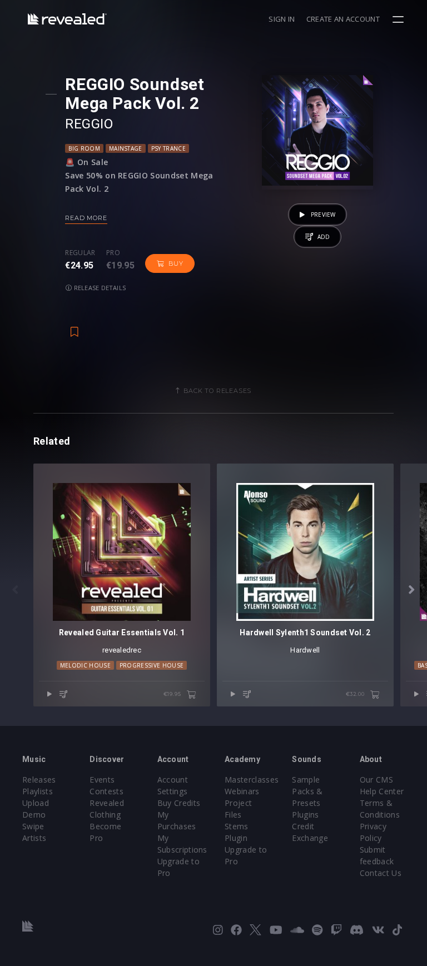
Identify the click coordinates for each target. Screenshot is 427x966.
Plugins (305, 814)
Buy (175, 263)
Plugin (236, 838)
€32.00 (356, 694)
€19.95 (173, 694)
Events (102, 779)
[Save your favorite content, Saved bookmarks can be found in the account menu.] (74, 326)
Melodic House (85, 665)
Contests (106, 791)
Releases (39, 779)
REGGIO (89, 124)
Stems (237, 826)
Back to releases (217, 391)
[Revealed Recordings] (67, 18)
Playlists (37, 791)
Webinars (242, 791)
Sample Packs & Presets (307, 791)
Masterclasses (252, 779)
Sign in (282, 19)
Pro (113, 252)
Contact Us (380, 873)
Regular (80, 252)
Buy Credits (179, 803)
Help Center (382, 791)
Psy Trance (168, 148)
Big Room (84, 148)
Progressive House (151, 665)
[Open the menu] (399, 19)
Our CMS (376, 779)
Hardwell (305, 650)
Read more (86, 218)
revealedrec (121, 650)
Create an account (343, 19)
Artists (34, 838)
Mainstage (125, 148)
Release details (99, 287)
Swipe (33, 826)
